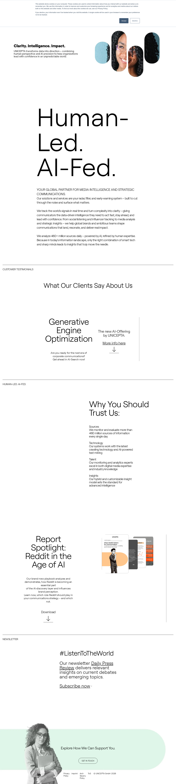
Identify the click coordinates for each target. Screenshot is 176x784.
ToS (89, 773)
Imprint (75, 773)
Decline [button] (135, 21)
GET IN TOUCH (88, 761)
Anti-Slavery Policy (83, 775)
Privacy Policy (66, 774)
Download (48, 612)
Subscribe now (75, 686)
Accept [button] (123, 21)
